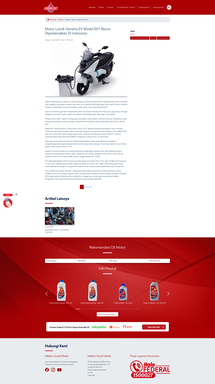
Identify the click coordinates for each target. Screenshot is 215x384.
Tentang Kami (144, 7)
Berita (101, 7)
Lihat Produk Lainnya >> (107, 314)
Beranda (92, 7)
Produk (110, 7)
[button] (46, 294)
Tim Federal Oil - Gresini (126, 7)
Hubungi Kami (158, 7)
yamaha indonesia (163, 38)
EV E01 (153, 38)
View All (88, 187)
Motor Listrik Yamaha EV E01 (139, 38)
